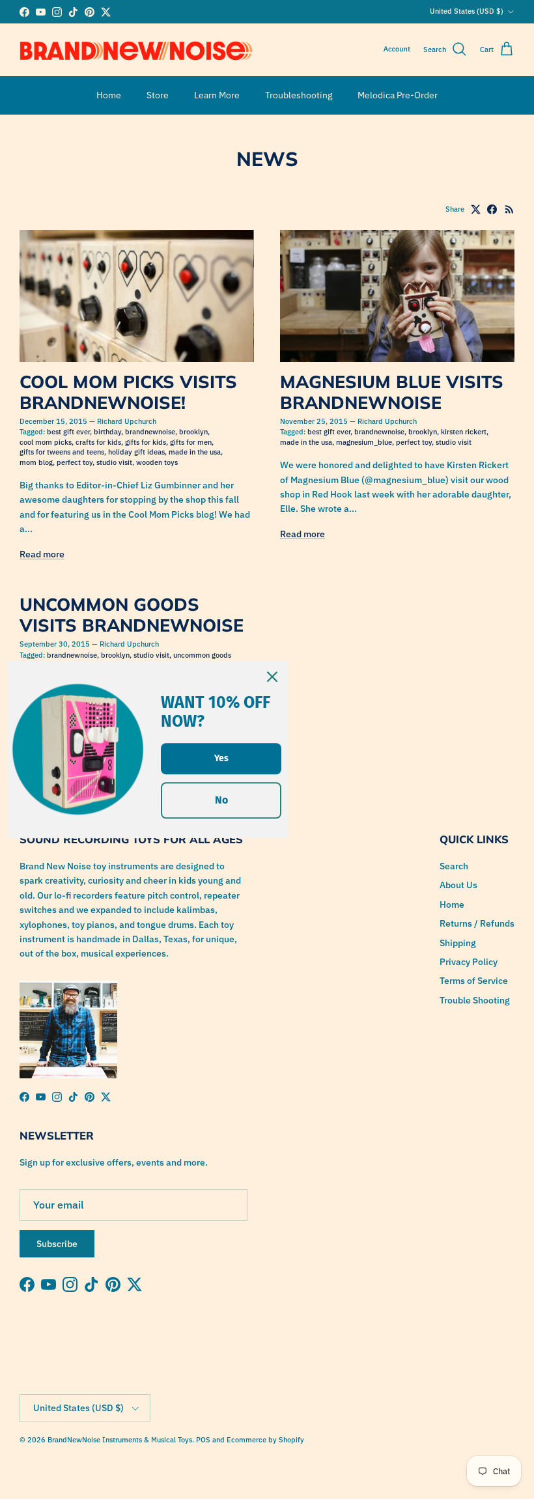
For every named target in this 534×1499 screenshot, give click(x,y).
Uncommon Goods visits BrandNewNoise (132, 614)
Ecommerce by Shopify (265, 1439)
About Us (458, 885)
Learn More (217, 95)
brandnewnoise (150, 431)
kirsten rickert (463, 431)
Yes (221, 758)
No (221, 800)
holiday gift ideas (136, 451)
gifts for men (191, 442)
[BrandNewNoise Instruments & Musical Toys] (136, 49)
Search (454, 866)
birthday (107, 431)
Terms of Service (474, 981)
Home (108, 95)
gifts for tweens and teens (62, 451)
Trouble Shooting (475, 1000)
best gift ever (68, 431)
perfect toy (74, 462)
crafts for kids (98, 442)
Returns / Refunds (477, 923)
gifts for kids (145, 442)
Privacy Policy (469, 962)
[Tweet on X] (476, 209)
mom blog (36, 462)
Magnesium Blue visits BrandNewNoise (391, 392)
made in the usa (195, 451)
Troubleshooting (298, 95)
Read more (42, 554)
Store (158, 95)
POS (203, 1439)
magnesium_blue (364, 442)
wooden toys (157, 462)
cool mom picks (46, 442)
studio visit (114, 462)
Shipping (458, 943)
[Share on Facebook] (492, 209)
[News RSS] (509, 209)
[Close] (272, 676)
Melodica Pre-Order (398, 95)
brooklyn (193, 431)
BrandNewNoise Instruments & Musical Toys (120, 1439)
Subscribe (56, 1244)
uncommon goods (202, 655)
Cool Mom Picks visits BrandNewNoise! (128, 392)
